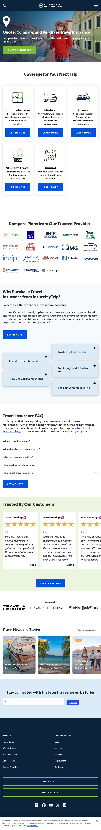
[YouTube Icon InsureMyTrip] (51, 805)
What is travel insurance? (16, 440)
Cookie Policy (32, 825)
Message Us (50, 781)
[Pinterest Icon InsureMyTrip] (64, 805)
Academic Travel (10, 754)
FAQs (56, 741)
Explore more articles (86, 630)
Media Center (9, 741)
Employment (60, 760)
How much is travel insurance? (19, 464)
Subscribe (73, 702)
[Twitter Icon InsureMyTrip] (57, 805)
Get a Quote (15, 483)
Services (58, 748)
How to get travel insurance (18, 472)
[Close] (97, 821)
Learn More (18, 132)
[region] (50, 823)
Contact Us (59, 767)
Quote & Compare (19, 49)
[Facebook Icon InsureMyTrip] (44, 805)
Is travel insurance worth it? (18, 456)
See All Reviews (50, 583)
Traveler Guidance (62, 735)
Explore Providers (11, 767)
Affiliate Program (10, 748)
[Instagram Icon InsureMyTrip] (36, 805)
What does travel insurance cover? (21, 448)
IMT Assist (58, 754)
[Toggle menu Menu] (96, 5)
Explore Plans (9, 760)
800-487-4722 (50, 792)
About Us (7, 735)
